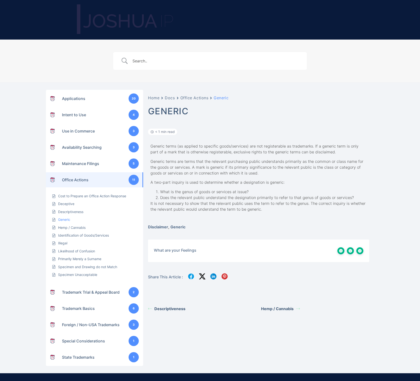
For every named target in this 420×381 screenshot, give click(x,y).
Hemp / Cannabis (277, 308)
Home (153, 97)
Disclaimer (158, 226)
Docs (170, 97)
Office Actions (194, 97)
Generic (177, 226)
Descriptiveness (169, 308)
